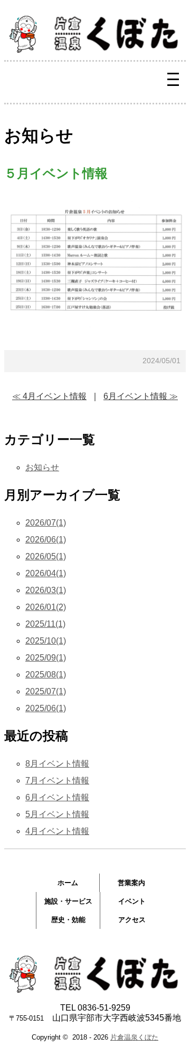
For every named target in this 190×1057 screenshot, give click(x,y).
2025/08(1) (45, 674)
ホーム (68, 883)
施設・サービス (68, 901)
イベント (132, 901)
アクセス (132, 920)
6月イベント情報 (57, 797)
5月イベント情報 (57, 814)
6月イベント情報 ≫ (140, 396)
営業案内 (131, 883)
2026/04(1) (45, 573)
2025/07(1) (45, 691)
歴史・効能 (68, 920)
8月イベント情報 (57, 763)
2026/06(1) (45, 539)
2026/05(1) (45, 556)
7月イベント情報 (57, 780)
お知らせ (42, 467)
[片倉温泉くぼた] (95, 49)
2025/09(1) (45, 657)
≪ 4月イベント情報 (49, 396)
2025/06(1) (45, 708)
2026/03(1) (45, 590)
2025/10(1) (45, 640)
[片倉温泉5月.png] (95, 325)
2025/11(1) (45, 623)
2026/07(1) (45, 522)
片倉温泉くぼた (134, 1037)
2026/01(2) (45, 607)
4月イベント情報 (57, 831)
